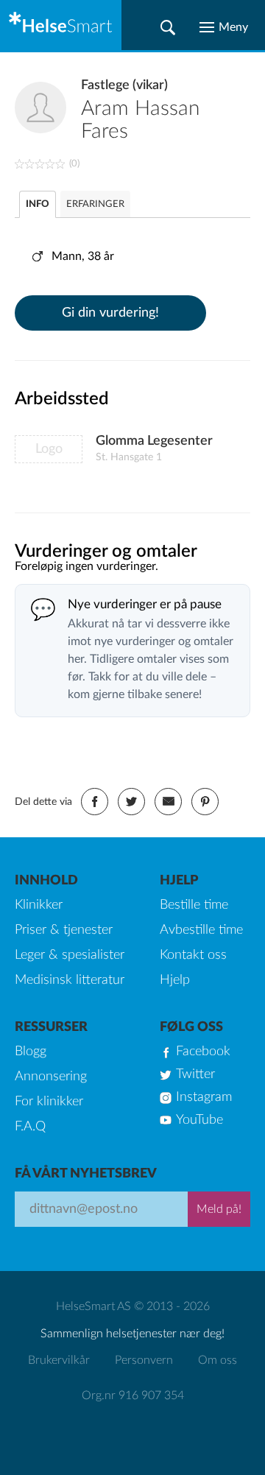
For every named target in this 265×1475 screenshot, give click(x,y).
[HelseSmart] (60, 25)
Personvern (144, 1360)
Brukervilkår (59, 1360)
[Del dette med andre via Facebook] (94, 801)
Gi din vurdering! (110, 313)
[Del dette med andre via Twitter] (131, 801)
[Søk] (168, 27)
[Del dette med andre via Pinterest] (205, 801)
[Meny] (223, 27)
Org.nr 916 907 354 (133, 1395)
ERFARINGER (95, 204)
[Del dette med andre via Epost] (168, 801)
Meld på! (219, 1209)
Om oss (217, 1360)
